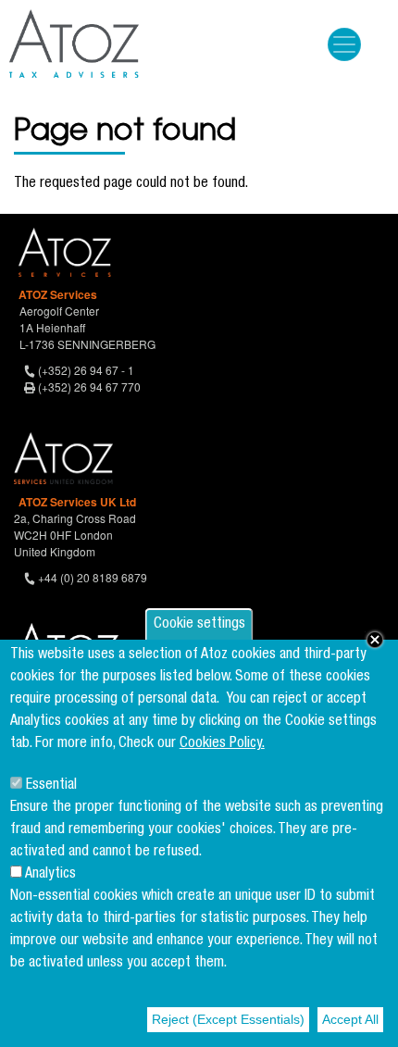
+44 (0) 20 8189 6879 (92, 577)
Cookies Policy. (222, 744)
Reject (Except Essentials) (228, 1019)
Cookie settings (199, 624)
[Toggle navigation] (344, 44)
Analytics (50, 874)
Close (375, 640)
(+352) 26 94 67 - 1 (86, 370)
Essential (51, 786)
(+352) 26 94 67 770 (89, 386)
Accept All (350, 1019)
